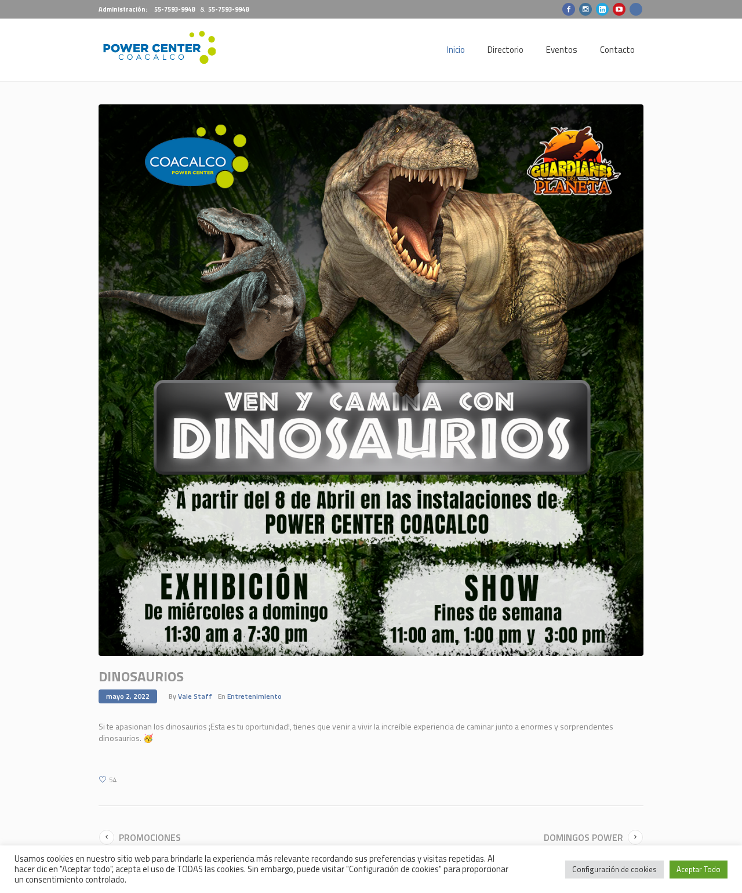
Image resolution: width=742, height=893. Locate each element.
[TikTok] (636, 9)
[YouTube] (619, 9)
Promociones (150, 837)
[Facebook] (568, 9)
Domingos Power (583, 837)
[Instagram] (585, 9)
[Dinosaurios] (371, 379)
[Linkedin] (602, 9)
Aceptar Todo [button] (698, 869)
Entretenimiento (254, 696)
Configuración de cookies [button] (614, 869)
